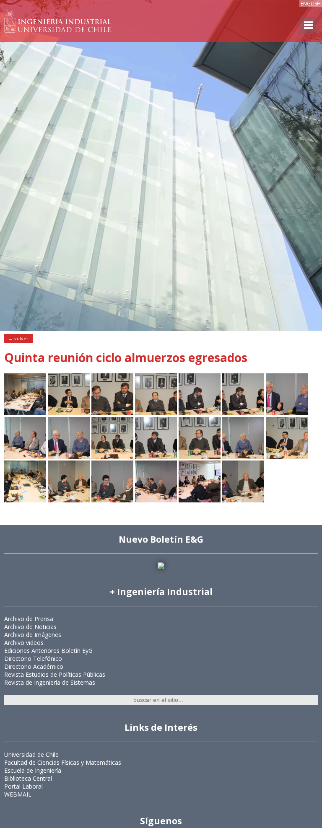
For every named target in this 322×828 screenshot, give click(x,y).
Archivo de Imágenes (32, 635)
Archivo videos (24, 643)
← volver (18, 338)
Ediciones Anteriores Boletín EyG (48, 651)
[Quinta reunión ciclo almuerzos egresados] (25, 413)
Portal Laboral (23, 786)
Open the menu (308, 25)
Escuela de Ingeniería (32, 770)
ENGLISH (311, 3)
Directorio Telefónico (33, 658)
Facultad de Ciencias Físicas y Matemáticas (62, 762)
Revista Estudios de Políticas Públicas (54, 674)
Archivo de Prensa (28, 619)
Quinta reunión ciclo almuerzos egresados (125, 357)
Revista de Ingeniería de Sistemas (49, 682)
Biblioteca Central (28, 778)
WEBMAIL (17, 794)
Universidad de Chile (31, 754)
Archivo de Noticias (30, 627)
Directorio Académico (33, 666)
